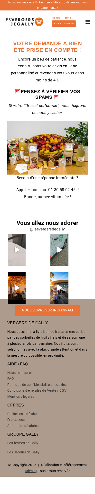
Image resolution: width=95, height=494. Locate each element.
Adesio (30, 471)
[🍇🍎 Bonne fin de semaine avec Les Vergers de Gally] (17, 250)
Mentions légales (20, 396)
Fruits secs (16, 420)
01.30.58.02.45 (62, 18)
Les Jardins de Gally (23, 452)
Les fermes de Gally (22, 443)
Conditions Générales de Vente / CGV (36, 390)
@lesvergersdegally (47, 229)
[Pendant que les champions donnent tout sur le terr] (59, 288)
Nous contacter (19, 373)
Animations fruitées (23, 426)
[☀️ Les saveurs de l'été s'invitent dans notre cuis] (17, 288)
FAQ (10, 378)
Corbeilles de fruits (22, 414)
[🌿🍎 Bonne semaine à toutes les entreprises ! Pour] (59, 250)
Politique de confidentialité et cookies (37, 385)
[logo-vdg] (23, 17)
